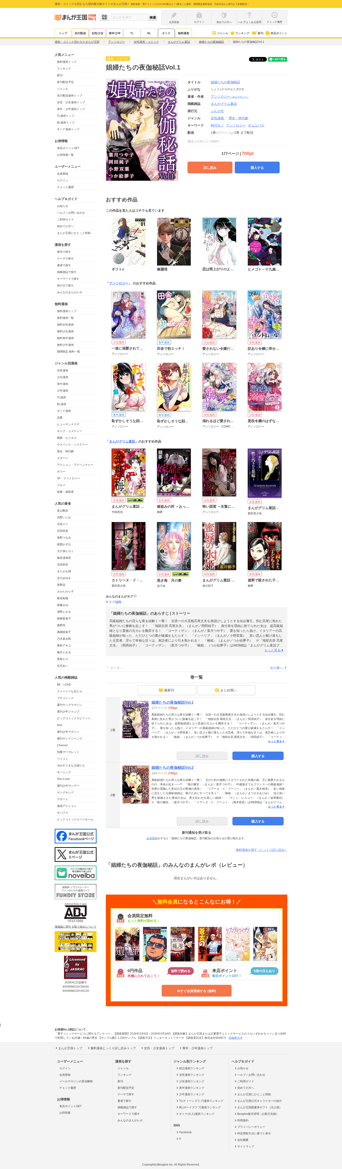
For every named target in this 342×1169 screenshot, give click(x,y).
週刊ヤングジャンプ (69, 738)
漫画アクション (67, 806)
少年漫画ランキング (191, 1094)
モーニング (64, 772)
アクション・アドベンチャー (75, 464)
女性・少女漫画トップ (71, 102)
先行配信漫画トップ (69, 95)
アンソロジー (230, 96)
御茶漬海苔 (64, 558)
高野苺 (61, 625)
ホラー (61, 471)
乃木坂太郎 (64, 638)
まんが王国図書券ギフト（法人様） (259, 1107)
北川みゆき (64, 578)
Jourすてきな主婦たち (71, 765)
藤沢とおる (64, 652)
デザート (62, 799)
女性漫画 (62, 370)
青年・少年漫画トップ (71, 109)
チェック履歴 (65, 187)
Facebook (185, 1132)
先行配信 (80, 33)
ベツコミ (62, 758)
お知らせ (62, 206)
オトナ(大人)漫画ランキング (197, 1114)
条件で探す (64, 251)
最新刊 (169, 690)
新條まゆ (62, 605)
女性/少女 (98, 33)
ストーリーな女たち (69, 691)
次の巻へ (276, 668)
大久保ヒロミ (65, 551)
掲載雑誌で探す (67, 272)
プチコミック (65, 698)
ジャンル (222, 33)
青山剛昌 (62, 510)
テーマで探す (65, 258)
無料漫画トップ (67, 61)
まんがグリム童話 (122, 441)
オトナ (166, 33)
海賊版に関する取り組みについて (76, 926)
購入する (257, 168)
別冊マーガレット (68, 752)
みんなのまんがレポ (69, 292)
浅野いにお (64, 517)
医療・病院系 (65, 491)
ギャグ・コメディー (69, 431)
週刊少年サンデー (68, 785)
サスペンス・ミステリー (72, 444)
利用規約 (242, 1120)
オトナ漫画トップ (68, 129)
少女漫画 (62, 377)
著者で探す (64, 265)
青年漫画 (62, 384)
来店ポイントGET (68, 148)
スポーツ (62, 458)
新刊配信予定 (65, 82)
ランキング (242, 33)
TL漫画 (61, 397)
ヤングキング (65, 792)
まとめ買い (228, 690)
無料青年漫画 (65, 338)
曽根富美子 (64, 618)
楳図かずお (64, 544)
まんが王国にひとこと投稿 (74, 233)
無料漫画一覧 (65, 318)
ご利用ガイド (65, 219)
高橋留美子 (64, 632)
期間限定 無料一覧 (68, 351)
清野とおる (64, 611)
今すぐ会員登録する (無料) (196, 991)
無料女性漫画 (65, 324)
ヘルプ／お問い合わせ (71, 212)
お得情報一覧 (65, 155)
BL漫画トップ (65, 122)
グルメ (61, 485)
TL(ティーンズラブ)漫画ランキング (201, 1100)
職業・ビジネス (67, 438)
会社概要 (242, 1140)
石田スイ (62, 524)
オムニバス (256, 125)
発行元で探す (65, 285)
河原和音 (62, 564)
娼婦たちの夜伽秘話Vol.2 (172, 767)
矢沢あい (62, 665)
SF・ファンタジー (68, 478)
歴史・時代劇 (65, 451)
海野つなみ (64, 537)
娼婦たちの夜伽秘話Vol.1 (172, 702)
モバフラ (62, 812)
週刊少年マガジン (68, 731)
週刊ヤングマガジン (69, 704)
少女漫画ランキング (191, 1081)
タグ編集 (115, 602)
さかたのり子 (65, 591)
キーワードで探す (68, 278)
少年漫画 (62, 390)
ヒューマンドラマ (68, 424)
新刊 (260, 33)
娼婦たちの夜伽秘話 (225, 82)
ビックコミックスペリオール (75, 819)
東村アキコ (64, 645)
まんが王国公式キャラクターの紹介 (259, 1100)
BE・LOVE (64, 684)
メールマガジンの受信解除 (76, 1081)
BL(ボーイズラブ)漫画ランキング (200, 1107)
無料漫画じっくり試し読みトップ (113, 1048)
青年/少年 (115, 33)
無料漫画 (183, 33)
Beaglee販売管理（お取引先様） (258, 1114)
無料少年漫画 (65, 344)
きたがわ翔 (64, 571)
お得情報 (64, 1112)
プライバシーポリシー (251, 1127)
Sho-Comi (63, 779)
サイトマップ (245, 1146)
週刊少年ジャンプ (68, 711)
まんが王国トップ (70, 1048)
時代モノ (217, 125)
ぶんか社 (217, 111)
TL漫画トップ (65, 115)
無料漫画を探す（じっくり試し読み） (261, 850)
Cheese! (62, 745)
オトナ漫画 (64, 411)
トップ (63, 33)
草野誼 (61, 584)
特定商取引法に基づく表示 (254, 1133)
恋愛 (60, 417)
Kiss (59, 725)
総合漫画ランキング (191, 1068)
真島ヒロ (62, 659)
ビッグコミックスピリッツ (74, 718)
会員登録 (62, 173)
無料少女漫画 (65, 331)
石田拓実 (62, 531)
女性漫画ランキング (191, 1074)
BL (149, 33)
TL (132, 33)
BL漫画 (61, 404)
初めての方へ (65, 226)
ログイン (62, 180)
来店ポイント (279, 33)
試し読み (210, 168)
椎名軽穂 (62, 598)
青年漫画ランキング (191, 1087)
